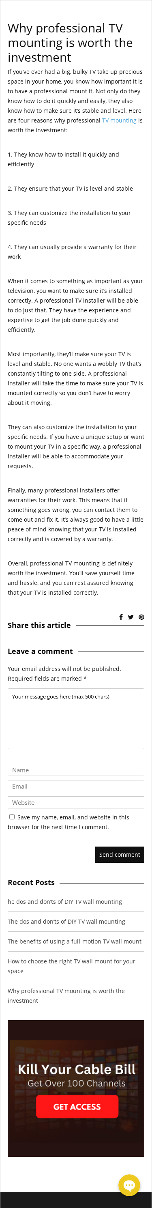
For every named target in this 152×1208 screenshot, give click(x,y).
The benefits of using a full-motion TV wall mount (74, 941)
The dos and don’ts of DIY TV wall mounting (66, 921)
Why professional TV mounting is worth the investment (66, 995)
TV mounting (119, 120)
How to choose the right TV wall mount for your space (71, 966)
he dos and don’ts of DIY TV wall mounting (65, 901)
